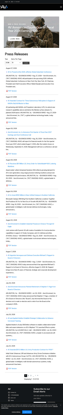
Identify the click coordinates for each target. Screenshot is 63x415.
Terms (12, 400)
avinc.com (13, 397)
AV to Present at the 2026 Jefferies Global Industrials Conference (29, 72)
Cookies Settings (16, 412)
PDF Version (12, 91)
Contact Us (13, 392)
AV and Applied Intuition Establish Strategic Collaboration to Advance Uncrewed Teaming (30, 319)
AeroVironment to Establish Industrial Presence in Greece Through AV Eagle (31, 225)
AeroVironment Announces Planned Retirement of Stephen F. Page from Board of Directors (32, 288)
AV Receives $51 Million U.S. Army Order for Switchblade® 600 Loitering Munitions (32, 165)
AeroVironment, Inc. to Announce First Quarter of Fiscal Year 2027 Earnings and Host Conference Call (30, 133)
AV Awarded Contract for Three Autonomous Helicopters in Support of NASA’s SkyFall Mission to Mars (31, 102)
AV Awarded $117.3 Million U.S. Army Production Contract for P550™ (30, 350)
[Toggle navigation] (61, 7)
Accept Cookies (27, 412)
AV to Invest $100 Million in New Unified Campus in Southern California (31, 195)
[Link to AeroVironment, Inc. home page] (1, 7)
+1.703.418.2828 (15, 395)
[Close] (60, 405)
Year (6, 59)
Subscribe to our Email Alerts (42, 390)
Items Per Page (16, 59)
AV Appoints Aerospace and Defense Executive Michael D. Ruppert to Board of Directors (31, 256)
